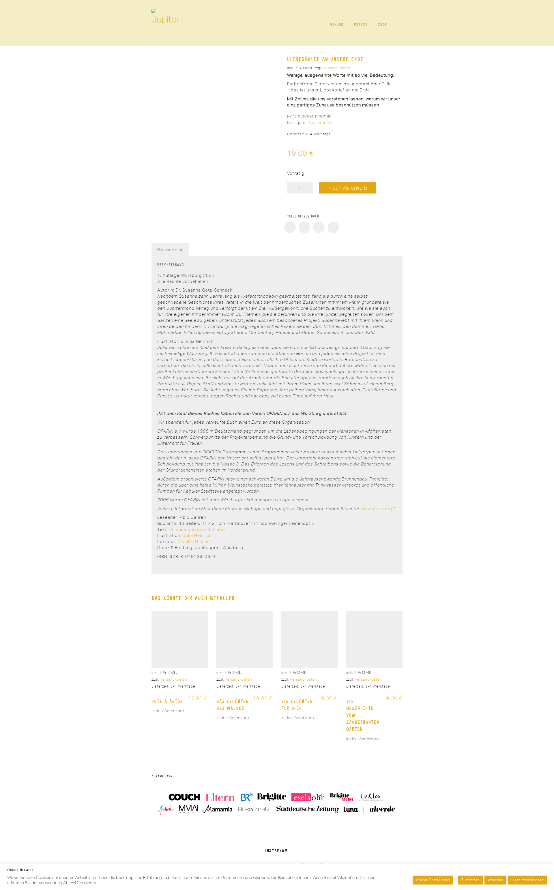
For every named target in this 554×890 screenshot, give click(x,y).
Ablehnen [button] (495, 880)
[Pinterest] (319, 227)
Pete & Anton (167, 701)
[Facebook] (290, 227)
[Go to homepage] (165, 23)
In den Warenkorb (347, 188)
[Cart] (399, 23)
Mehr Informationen (527, 880)
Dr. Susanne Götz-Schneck (197, 529)
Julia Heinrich (197, 535)
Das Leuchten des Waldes (232, 704)
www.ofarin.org (376, 508)
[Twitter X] (304, 227)
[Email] (333, 227)
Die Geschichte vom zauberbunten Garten (362, 715)
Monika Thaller (193, 541)
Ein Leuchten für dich (297, 704)
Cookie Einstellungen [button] (433, 880)
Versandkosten (336, 68)
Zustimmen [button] (470, 880)
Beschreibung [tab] (170, 249)
